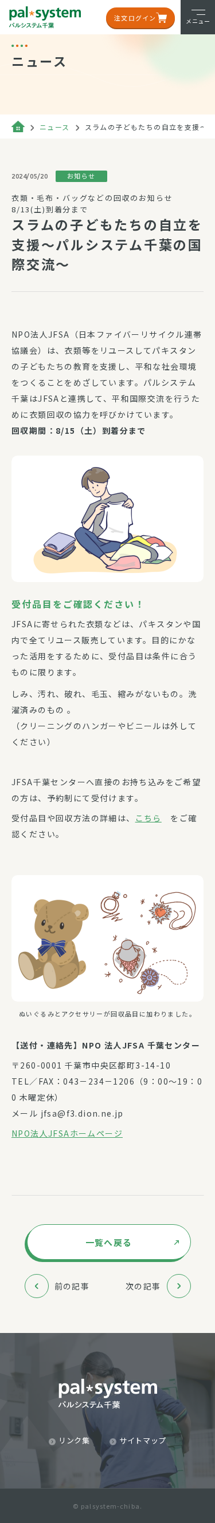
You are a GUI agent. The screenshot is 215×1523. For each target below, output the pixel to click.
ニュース (55, 127)
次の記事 (143, 1286)
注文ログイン (135, 17)
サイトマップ (142, 1440)
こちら (148, 818)
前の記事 (72, 1286)
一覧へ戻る (108, 1242)
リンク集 (74, 1440)
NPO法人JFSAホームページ (67, 1133)
